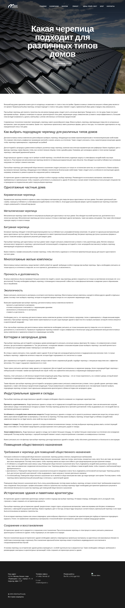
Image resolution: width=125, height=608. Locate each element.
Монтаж (65, 6)
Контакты (111, 6)
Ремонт (75, 6)
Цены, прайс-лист (90, 6)
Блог (102, 6)
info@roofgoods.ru (42, 583)
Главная (43, 6)
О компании (54, 6)
